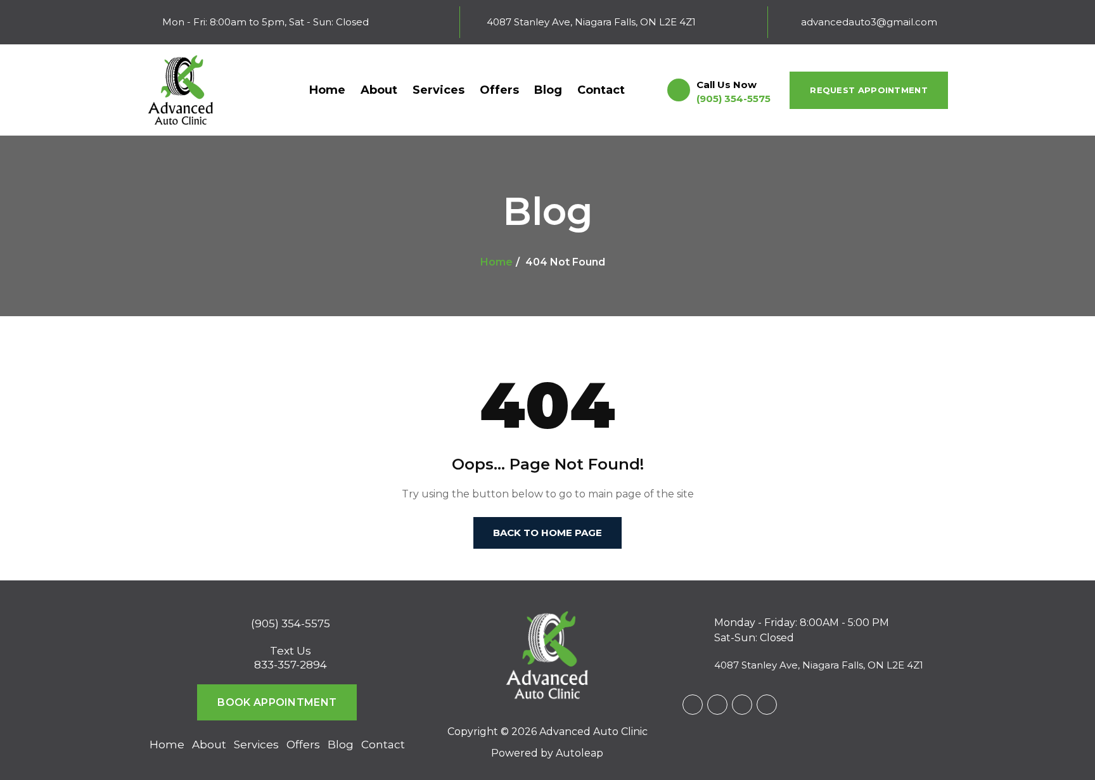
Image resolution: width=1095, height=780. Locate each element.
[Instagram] (742, 704)
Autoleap (579, 753)
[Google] (717, 704)
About (379, 90)
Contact (601, 90)
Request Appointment (869, 90)
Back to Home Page (547, 533)
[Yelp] (767, 704)
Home (327, 90)
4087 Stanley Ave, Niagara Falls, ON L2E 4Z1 (818, 665)
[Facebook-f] (692, 704)
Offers (499, 90)
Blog (548, 90)
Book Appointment (276, 702)
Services (438, 90)
